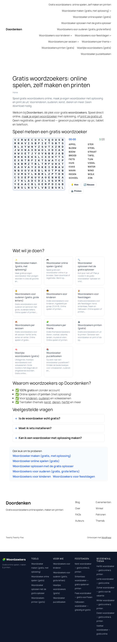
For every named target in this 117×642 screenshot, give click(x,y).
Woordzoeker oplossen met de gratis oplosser (86, 23)
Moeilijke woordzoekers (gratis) (94, 47)
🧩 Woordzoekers (14, 559)
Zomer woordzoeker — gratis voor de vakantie (105, 591)
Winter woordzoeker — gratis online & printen (105, 604)
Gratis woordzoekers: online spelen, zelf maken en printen (80, 4)
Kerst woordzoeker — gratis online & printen (83, 567)
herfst (66, 402)
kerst (47, 402)
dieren (56, 402)
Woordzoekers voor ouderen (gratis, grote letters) (84, 29)
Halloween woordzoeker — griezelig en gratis (82, 606)
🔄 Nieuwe (89, 184)
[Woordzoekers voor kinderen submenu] (71, 35)
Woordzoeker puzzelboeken (96, 54)
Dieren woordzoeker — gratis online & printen (105, 617)
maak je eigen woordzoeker (39, 116)
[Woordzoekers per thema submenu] (110, 41)
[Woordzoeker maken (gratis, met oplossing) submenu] (110, 10)
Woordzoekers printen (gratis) (58, 47)
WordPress (106, 537)
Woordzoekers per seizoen (62, 41)
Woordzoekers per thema (95, 41)
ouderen (44, 398)
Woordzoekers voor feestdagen (92, 35)
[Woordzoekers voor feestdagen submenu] (110, 35)
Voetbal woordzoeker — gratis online (103, 629)
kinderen (31, 398)
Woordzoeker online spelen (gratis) (92, 17)
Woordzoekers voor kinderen (54, 35)
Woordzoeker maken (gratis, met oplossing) (85, 10)
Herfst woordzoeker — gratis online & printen (105, 570)
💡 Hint (74, 184)
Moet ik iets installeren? (35, 428)
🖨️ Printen (76, 191)
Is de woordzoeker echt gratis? (39, 418)
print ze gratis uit (91, 116)
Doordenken (14, 29)
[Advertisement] (59, 225)
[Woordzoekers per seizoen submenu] (78, 41)
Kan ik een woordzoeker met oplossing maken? (50, 438)
